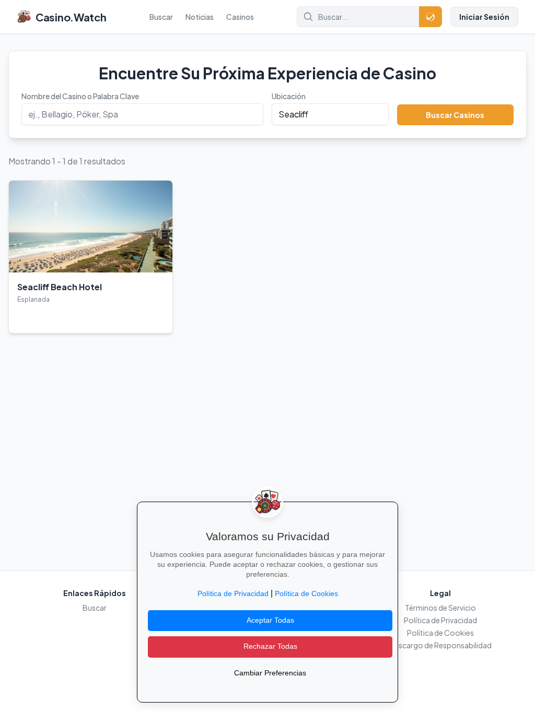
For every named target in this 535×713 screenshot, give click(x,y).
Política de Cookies (440, 632)
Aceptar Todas (270, 620)
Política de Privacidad (440, 620)
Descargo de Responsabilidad (440, 645)
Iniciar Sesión (484, 16)
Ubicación (289, 96)
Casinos (240, 16)
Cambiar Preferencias (270, 673)
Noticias (199, 16)
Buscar (161, 16)
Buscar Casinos (455, 115)
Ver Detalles (43, 317)
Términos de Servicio (440, 607)
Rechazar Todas (270, 646)
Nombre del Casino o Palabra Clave (80, 96)
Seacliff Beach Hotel (59, 286)
